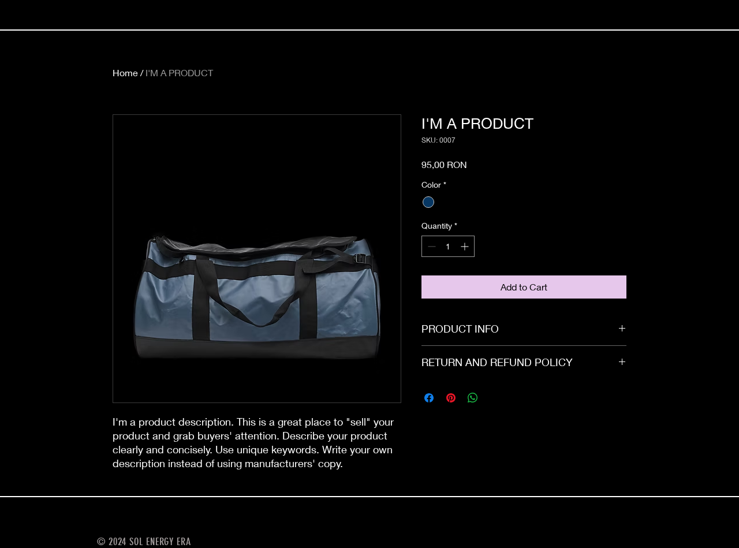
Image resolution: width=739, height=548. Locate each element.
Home (125, 72)
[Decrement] (430, 246)
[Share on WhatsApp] (473, 398)
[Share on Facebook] (429, 398)
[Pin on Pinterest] (451, 398)
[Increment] (465, 246)
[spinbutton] (448, 246)
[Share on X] (495, 398)
